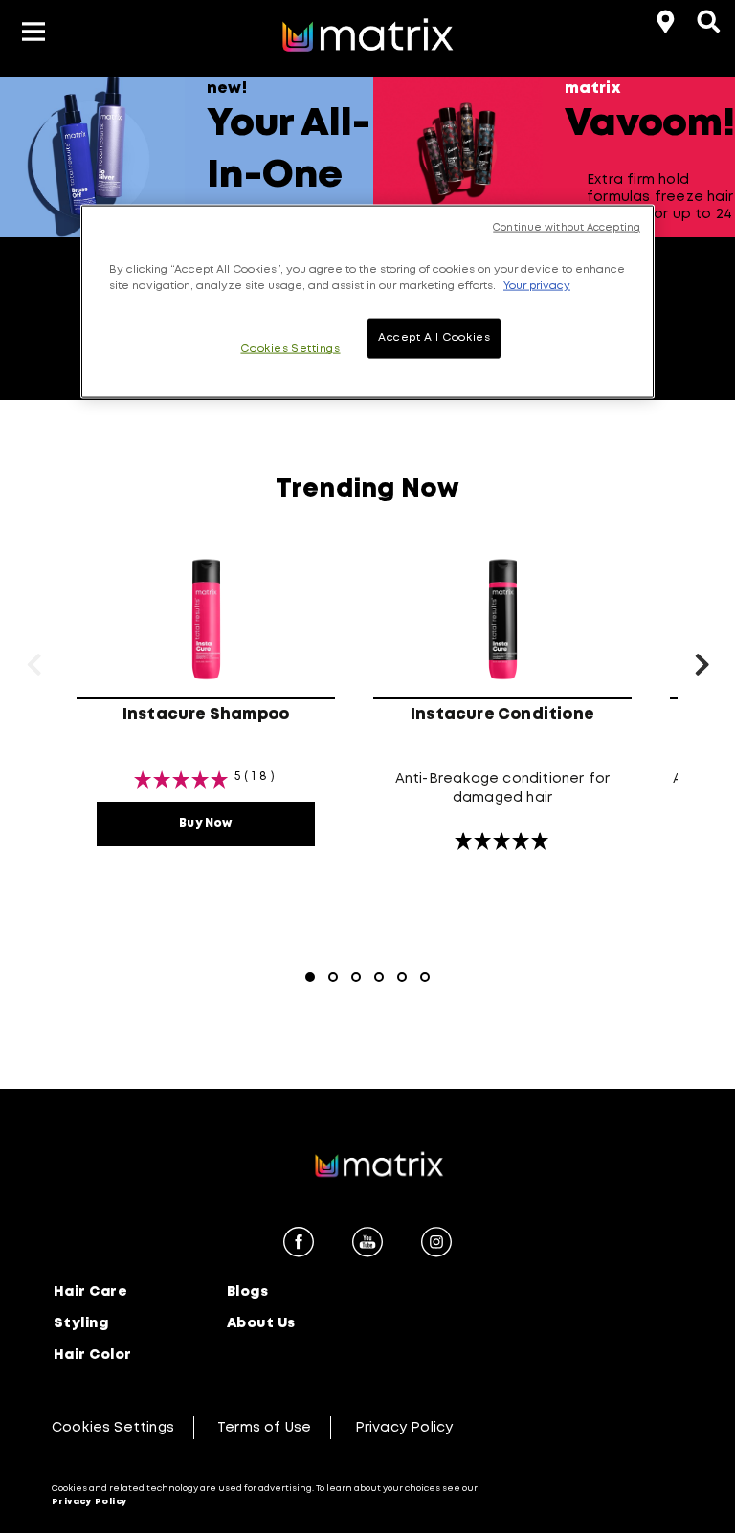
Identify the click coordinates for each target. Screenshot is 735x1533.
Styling (81, 1323)
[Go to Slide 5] (402, 977)
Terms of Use (264, 1427)
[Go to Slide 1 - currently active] (310, 977)
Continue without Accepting (566, 228)
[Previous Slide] (14, 234)
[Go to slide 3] (667, 260)
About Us (261, 1323)
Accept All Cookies (434, 338)
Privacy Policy (404, 1427)
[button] (33, 34)
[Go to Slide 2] (333, 977)
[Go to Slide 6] (425, 977)
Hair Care (91, 1292)
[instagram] (436, 1245)
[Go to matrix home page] (367, 37)
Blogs (248, 1292)
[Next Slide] (720, 234)
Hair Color (93, 1355)
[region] (367, 302)
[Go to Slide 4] (379, 977)
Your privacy (536, 286)
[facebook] (299, 1245)
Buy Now (205, 823)
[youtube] (367, 1245)
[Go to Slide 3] (356, 977)
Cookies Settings (113, 1427)
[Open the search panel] (706, 19)
